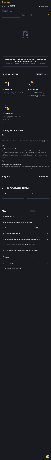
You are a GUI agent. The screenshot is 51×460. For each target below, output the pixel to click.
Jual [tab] (11, 11)
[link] (13, 193)
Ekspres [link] (3, 6)
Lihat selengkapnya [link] (43, 176)
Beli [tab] (5, 11)
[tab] (3, 6)
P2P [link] (8, 6)
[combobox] (7, 15)
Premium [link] (12, 6)
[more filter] (48, 15)
